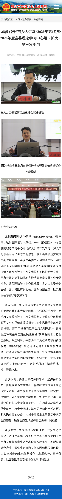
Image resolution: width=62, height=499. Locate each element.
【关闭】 (31, 477)
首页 (17, 19)
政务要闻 (26, 19)
